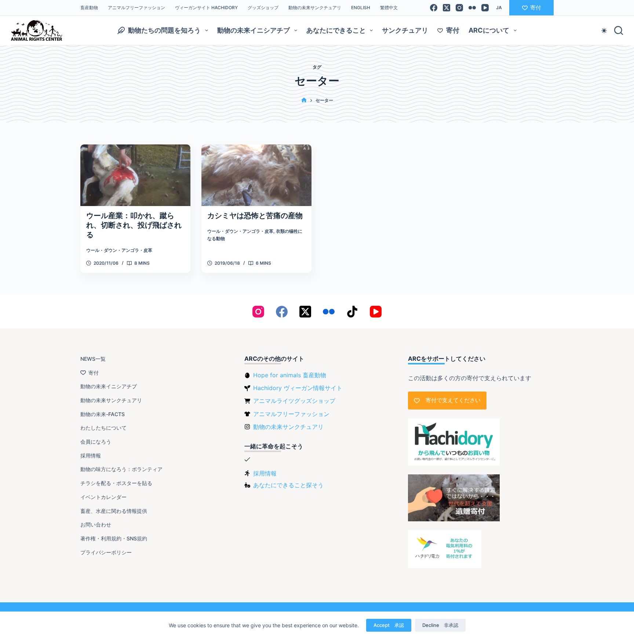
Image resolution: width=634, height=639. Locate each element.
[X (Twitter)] (446, 7)
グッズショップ (263, 7)
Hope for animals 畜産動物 (289, 375)
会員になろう (95, 441)
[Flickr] (472, 7)
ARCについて (489, 30)
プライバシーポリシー (106, 552)
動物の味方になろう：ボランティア (121, 469)
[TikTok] (352, 311)
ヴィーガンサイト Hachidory (206, 7)
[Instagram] (459, 7)
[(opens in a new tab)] (256, 175)
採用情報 (90, 455)
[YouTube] (485, 7)
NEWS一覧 (93, 359)
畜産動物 (89, 7)
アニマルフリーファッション (136, 7)
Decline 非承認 (440, 625)
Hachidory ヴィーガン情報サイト (297, 388)
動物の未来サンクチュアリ (314, 7)
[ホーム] (304, 100)
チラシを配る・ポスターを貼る (116, 483)
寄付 (535, 7)
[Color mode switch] (604, 30)
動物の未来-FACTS (102, 414)
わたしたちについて (103, 428)
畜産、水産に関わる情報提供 (113, 511)
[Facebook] (433, 7)
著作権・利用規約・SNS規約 (113, 538)
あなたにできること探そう (288, 485)
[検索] (618, 30)
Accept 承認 (389, 625)
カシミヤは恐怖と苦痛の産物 (255, 215)
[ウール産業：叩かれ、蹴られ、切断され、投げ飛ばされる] (135, 175)
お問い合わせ (95, 524)
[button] (499, 7)
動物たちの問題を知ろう (164, 30)
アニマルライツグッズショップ (294, 400)
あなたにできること (336, 30)
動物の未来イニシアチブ (253, 30)
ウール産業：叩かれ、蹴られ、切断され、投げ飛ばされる (134, 225)
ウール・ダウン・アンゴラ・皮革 (119, 250)
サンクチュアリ (405, 30)
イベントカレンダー (103, 497)
